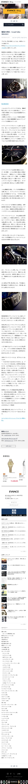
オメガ (4, 694)
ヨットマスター (6, 661)
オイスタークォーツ (7, 677)
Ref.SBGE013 (5, 104)
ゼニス (4, 708)
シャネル (4, 716)
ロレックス (5, 651)
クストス (4, 750)
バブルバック (6, 680)
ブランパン (5, 724)
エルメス (4, 742)
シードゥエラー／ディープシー (10, 663)
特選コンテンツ (6, 645)
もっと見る (23, 551)
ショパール (5, 718)
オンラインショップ (14, 505)
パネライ (4, 700)
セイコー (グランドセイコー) (19, 37)
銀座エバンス (5, 431)
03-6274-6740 (7, 435)
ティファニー (5, 744)
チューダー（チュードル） (8, 704)
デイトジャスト (7, 671)
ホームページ (14, 502)
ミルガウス (5, 667)
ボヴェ (3, 751)
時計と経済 (4, 637)
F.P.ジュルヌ (5, 734)
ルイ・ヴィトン (6, 746)
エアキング (5, 665)
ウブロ (4, 692)
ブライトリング (6, 706)
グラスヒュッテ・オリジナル (9, 753)
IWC (3, 702)
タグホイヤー (5, 698)
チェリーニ (5, 679)
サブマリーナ (6, 655)
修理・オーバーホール (7, 757)
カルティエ (5, 696)
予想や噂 (4, 639)
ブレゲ (4, 722)
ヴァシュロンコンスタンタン (9, 690)
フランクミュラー (6, 728)
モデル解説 (5, 647)
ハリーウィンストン (7, 736)
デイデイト (5, 673)
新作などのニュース (7, 635)
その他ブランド (6, 755)
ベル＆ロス (4, 730)
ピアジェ (4, 720)
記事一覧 (15, 21)
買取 (3, 631)
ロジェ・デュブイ (6, 738)
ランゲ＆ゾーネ (6, 688)
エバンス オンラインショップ (9, 438)
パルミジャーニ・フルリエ (8, 726)
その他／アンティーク (8, 683)
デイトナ (5, 653)
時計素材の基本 (6, 643)
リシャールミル (6, 732)
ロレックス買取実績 (8, 633)
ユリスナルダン (6, 740)
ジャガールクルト (6, 714)
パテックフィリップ (7, 684)
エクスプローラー (7, 659)
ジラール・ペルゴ (6, 748)
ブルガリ (4, 710)
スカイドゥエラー (7, 669)
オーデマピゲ (5, 686)
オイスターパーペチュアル (9, 675)
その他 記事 (5, 649)
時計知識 (4, 641)
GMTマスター (6, 657)
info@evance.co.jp (9, 440)
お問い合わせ (8, 446)
